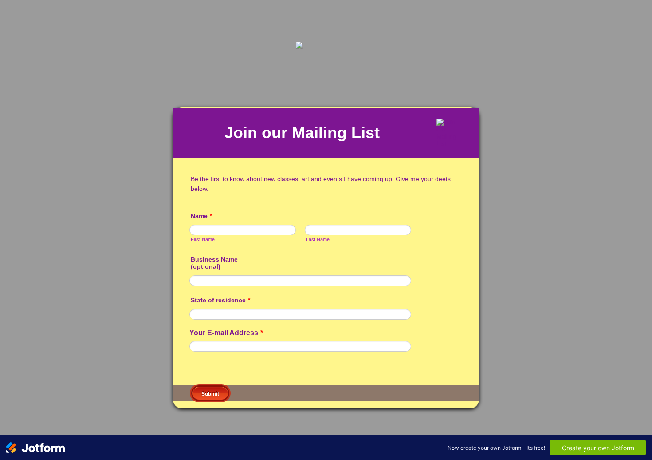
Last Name (318, 239)
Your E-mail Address (226, 333)
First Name (203, 239)
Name (201, 215)
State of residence (220, 300)
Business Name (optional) (214, 263)
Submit (210, 394)
